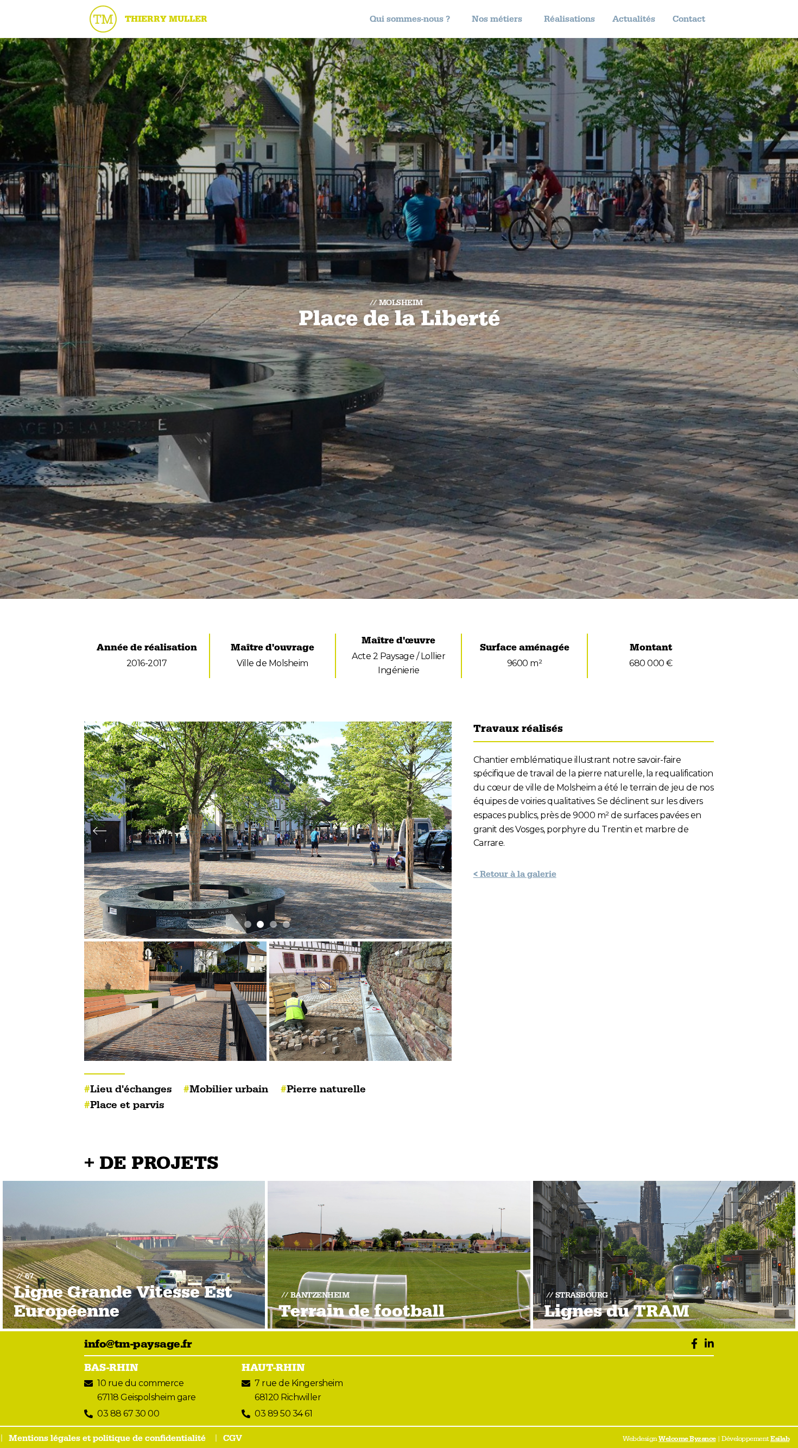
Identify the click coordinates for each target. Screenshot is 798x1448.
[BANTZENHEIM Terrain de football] (399, 1253)
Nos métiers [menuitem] (497, 19)
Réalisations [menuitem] (569, 19)
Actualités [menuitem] (633, 19)
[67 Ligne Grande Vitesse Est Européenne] (134, 1253)
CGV (232, 1438)
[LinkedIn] (707, 1344)
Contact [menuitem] (689, 19)
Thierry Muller (166, 19)
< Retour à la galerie (514, 874)
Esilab (779, 1438)
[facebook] (692, 1344)
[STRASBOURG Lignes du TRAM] (664, 1253)
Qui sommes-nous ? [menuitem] (410, 19)
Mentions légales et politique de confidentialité (107, 1438)
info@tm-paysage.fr (138, 1344)
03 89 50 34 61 (283, 1413)
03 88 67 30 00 (128, 1413)
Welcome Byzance (687, 1438)
